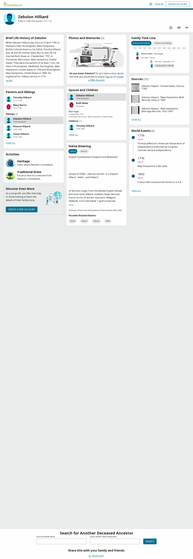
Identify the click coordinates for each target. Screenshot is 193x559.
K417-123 (48, 21)
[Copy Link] (187, 27)
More (9, 80)
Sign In (159, 4)
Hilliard (73, 151)
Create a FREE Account (21, 209)
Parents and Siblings (163, 43)
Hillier (108, 221)
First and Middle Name (45, 536)
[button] (33, 99)
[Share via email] (179, 27)
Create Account (177, 4)
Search (150, 541)
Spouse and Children (141, 43)
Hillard (72, 221)
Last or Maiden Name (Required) (103, 536)
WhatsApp (98, 556)
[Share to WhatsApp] (171, 27)
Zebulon (84, 151)
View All (11, 143)
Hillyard (96, 221)
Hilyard (84, 221)
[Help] (151, 4)
